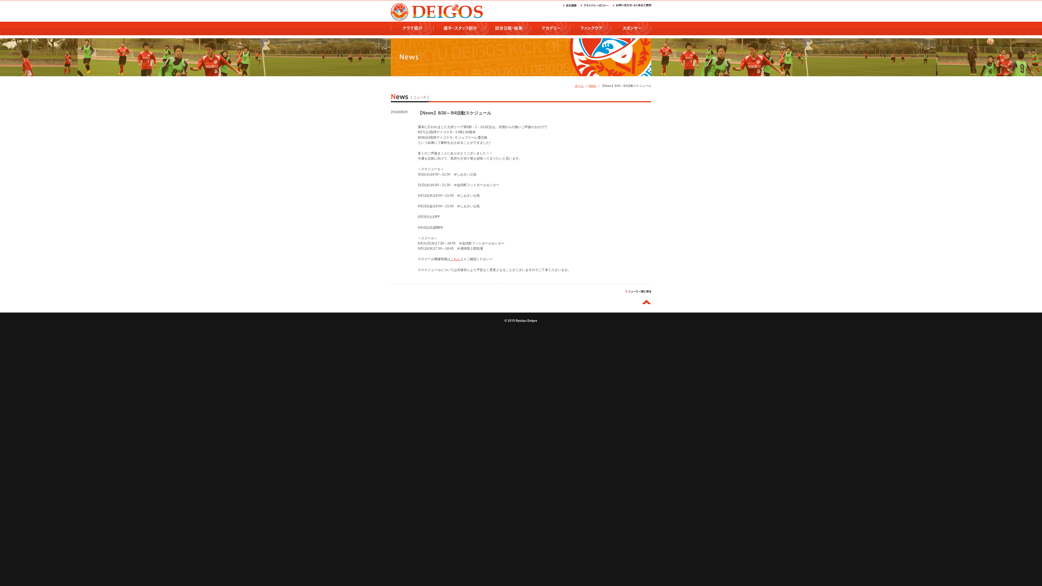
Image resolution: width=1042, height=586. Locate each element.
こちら (455, 259)
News (592, 85)
